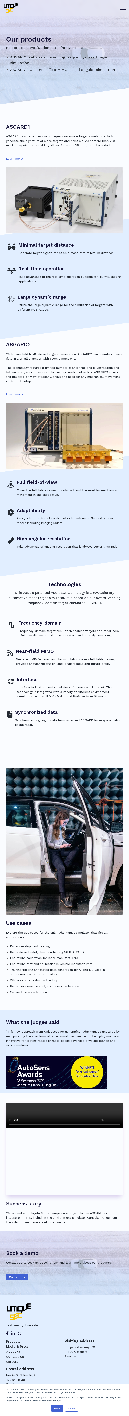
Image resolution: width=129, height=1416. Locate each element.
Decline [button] (71, 1408)
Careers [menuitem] (12, 1362)
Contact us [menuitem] (15, 1356)
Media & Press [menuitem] (17, 1346)
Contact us (17, 1277)
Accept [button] (57, 1408)
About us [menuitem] (13, 1351)
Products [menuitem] (13, 1341)
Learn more (14, 158)
